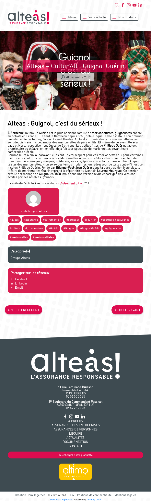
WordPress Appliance (61, 499)
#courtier (90, 219)
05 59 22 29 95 (75, 407)
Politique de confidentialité (94, 495)
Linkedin (21, 283)
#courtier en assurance (115, 219)
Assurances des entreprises (76, 425)
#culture (15, 228)
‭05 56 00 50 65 (75, 396)
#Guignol (69, 228)
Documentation (75, 442)
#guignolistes (112, 228)
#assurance (31, 219)
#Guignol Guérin (89, 228)
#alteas (14, 219)
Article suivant (127, 310)
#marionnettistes (43, 237)
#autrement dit (52, 219)
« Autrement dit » (70, 183)
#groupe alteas (34, 228)
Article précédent (23, 310)
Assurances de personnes (76, 429)
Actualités (75, 438)
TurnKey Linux (94, 499)
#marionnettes (19, 237)
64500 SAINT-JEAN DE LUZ (75, 403)
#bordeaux (72, 219)
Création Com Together (30, 495)
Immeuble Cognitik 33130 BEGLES (75, 390)
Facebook (21, 279)
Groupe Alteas (20, 258)
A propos (75, 421)
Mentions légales (125, 495)
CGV (71, 495)
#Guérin (53, 228)
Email (19, 287)
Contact (75, 446)
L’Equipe (75, 433)
